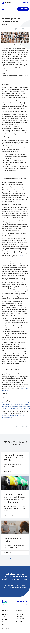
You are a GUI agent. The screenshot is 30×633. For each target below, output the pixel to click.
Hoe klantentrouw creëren (12, 540)
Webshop (4, 622)
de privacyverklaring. (19, 587)
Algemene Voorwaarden (20, 617)
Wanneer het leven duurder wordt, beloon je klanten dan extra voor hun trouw (14, 498)
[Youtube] (27, 601)
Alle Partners (5, 619)
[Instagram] (21, 601)
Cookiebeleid (19, 621)
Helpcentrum (5, 614)
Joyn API (18, 624)
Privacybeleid (19, 614)
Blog (3, 624)
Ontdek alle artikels (15, 559)
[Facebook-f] (18, 601)
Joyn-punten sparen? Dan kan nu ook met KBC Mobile (14, 457)
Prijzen (3, 617)
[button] (3, 9)
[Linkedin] (24, 601)
